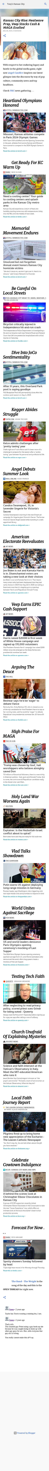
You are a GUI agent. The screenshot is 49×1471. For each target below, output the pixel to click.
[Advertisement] (24, 1401)
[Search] (45, 4)
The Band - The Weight (24, 1281)
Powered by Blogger (26, 1433)
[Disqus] (24, 1336)
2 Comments (17, 31)
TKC (12, 90)
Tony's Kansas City (15, 4)
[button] (4, 36)
